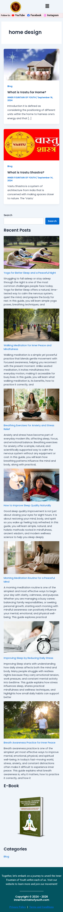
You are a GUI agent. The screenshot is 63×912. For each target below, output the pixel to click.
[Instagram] (45, 15)
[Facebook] (28, 15)
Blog (9, 86)
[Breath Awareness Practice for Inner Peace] (31, 720)
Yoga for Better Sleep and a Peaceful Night (30, 272)
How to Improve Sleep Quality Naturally (27, 505)
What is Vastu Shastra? (25, 172)
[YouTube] (13, 15)
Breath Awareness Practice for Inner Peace (29, 742)
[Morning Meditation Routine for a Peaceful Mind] (31, 557)
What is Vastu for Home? (26, 92)
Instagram (53, 15)
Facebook (36, 15)
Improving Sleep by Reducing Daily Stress (28, 658)
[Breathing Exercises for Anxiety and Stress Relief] (31, 405)
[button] (47, 6)
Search (8, 215)
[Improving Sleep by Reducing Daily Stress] (31, 637)
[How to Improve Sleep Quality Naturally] (31, 485)
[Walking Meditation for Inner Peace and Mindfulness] (31, 325)
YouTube (20, 15)
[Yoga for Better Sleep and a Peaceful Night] (31, 252)
